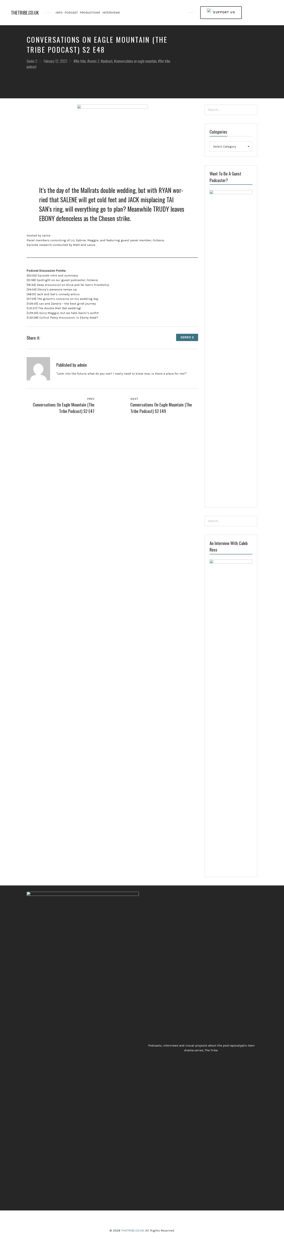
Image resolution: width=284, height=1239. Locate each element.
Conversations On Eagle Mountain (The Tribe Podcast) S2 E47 (63, 407)
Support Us (223, 12)
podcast (107, 61)
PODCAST (71, 12)
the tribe (80, 61)
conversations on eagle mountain (136, 61)
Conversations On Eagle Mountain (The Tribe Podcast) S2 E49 (161, 407)
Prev (90, 399)
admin (82, 364)
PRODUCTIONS (90, 12)
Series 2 (32, 61)
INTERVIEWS (111, 12)
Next (134, 399)
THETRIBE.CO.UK (25, 12)
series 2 (94, 61)
